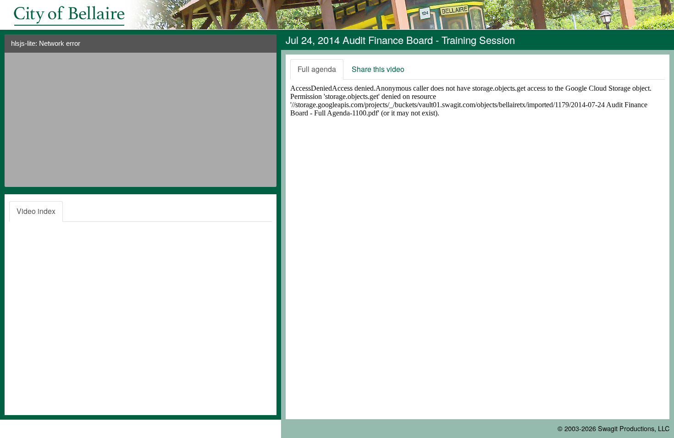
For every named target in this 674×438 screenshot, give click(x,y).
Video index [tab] (36, 211)
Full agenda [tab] (317, 69)
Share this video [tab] (378, 69)
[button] (266, 47)
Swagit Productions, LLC (633, 428)
